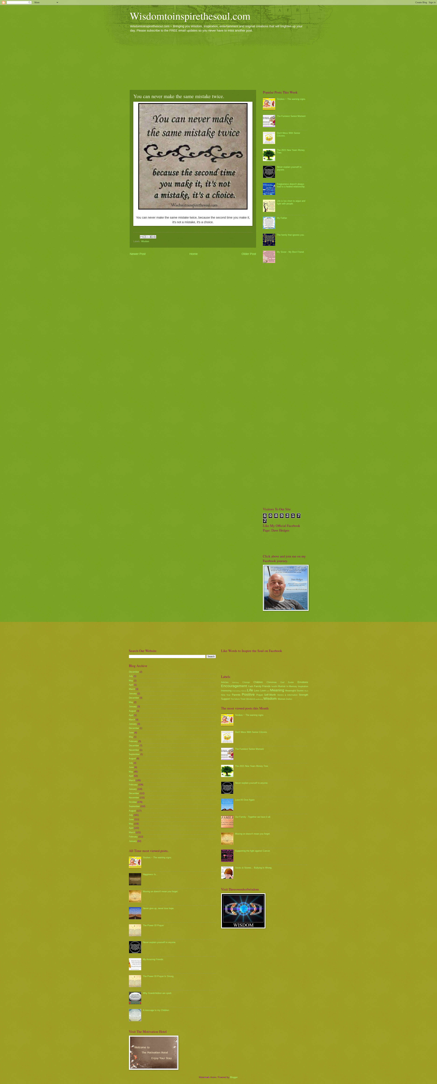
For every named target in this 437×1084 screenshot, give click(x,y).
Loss (256, 690)
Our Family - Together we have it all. (253, 817)
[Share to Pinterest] (154, 237)
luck (268, 691)
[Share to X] (148, 237)
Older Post (249, 254)
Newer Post (138, 254)
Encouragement (234, 686)
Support (225, 698)
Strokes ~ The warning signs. (291, 99)
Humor (282, 686)
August (132, 711)
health (274, 686)
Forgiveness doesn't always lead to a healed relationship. (291, 185)
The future (235, 699)
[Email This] (141, 237)
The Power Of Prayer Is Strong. (158, 976)
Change (246, 682)
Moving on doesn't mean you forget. (160, 891)
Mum (306, 691)
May (131, 680)
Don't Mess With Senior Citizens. (251, 732)
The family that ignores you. (291, 235)
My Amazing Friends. (153, 959)
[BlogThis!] (144, 237)
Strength (303, 694)
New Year (226, 695)
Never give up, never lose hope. (158, 908)
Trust (242, 699)
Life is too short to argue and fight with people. (291, 202)
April (131, 685)
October (133, 802)
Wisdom (145, 241)
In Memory (291, 686)
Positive (248, 694)
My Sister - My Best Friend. (290, 252)
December (134, 672)
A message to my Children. (156, 1010)
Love (263, 690)
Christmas (272, 682)
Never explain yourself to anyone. (159, 942)
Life (250, 690)
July (131, 676)
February (133, 741)
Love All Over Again (245, 800)
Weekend (250, 699)
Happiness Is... (150, 874)
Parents (236, 694)
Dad (282, 682)
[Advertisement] (218, 61)
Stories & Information (287, 695)
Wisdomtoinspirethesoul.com (190, 16)
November (134, 750)
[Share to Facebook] (151, 237)
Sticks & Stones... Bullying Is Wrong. (253, 867)
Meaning (277, 690)
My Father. (282, 218)
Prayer (259, 695)
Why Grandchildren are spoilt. (157, 993)
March (132, 689)
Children (258, 682)
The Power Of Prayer (153, 925)
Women (281, 699)
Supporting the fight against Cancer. (252, 851)
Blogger (233, 1077)
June (131, 732)
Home (193, 254)
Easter (291, 682)
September (134, 754)
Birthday (235, 682)
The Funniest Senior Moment (291, 116)
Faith (250, 686)
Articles (225, 682)
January (133, 693)
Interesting (226, 690)
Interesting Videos (239, 691)
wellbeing (259, 699)
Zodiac (289, 699)
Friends (266, 686)
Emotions (303, 682)
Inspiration (303, 686)
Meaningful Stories (294, 690)
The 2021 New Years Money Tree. (252, 766)
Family (258, 686)
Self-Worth (270, 694)
